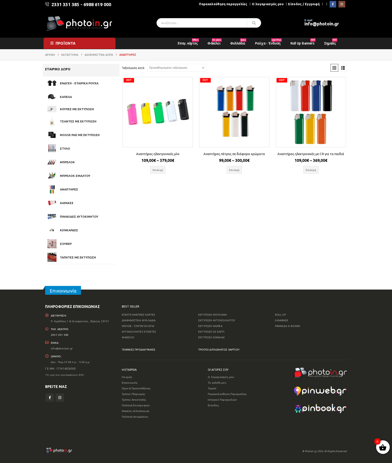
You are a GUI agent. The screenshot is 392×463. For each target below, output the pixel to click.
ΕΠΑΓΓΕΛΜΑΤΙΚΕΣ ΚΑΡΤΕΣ (138, 314)
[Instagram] (341, 4)
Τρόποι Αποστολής (134, 399)
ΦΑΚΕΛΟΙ (128, 337)
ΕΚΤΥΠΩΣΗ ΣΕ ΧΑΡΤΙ (211, 331)
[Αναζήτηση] (254, 22)
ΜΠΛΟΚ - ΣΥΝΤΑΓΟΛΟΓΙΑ (138, 325)
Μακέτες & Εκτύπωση (135, 410)
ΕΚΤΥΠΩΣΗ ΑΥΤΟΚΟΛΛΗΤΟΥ (216, 320)
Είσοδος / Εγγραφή (304, 4)
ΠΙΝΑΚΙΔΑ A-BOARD (287, 325)
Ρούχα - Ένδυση (268, 41)
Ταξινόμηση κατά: (133, 67)
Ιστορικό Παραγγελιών (222, 399)
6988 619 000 (97, 4)
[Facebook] (333, 4)
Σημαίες (330, 41)
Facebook (50, 397)
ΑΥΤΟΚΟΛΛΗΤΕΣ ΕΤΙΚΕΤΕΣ (139, 331)
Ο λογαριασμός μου (268, 4)
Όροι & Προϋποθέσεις (136, 388)
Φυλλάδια (238, 41)
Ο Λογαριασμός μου (221, 376)
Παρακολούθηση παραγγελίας (223, 4)
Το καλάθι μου (217, 382)
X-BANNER (281, 320)
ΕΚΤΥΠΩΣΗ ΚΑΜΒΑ (210, 325)
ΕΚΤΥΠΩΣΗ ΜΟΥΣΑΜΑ (212, 314)
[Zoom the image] (320, 370)
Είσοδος (213, 405)
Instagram (60, 397)
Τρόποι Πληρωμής (133, 393)
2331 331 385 (65, 4)
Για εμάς (127, 376)
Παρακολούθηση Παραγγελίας (227, 393)
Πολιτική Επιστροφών (136, 405)
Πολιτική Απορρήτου (135, 416)
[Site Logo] (79, 23)
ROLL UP (280, 314)
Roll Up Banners (302, 41)
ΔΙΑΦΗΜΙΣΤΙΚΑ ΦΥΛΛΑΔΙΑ (139, 320)
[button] (334, 68)
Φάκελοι (214, 41)
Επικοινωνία (129, 382)
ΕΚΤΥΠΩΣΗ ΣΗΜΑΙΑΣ (211, 337)
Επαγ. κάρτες (188, 41)
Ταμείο (212, 388)
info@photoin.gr (321, 23)
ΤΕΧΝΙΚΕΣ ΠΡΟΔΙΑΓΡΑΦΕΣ (139, 349)
